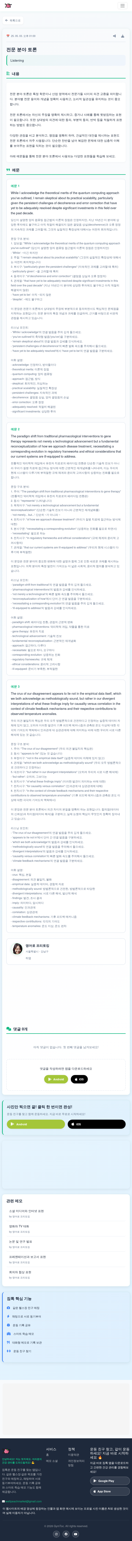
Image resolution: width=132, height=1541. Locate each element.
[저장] (123, 36)
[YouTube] (75, 1534)
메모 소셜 (52, 1461)
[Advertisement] (66, 994)
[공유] (114, 36)
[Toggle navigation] (122, 5)
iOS (81, 1079)
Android (58, 1079)
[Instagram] (56, 1534)
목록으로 (15, 20)
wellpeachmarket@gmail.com (24, 1501)
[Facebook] (66, 1534)
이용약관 (73, 1455)
